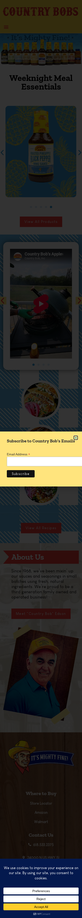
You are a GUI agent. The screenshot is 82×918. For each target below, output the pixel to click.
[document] (41, 459)
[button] (75, 437)
